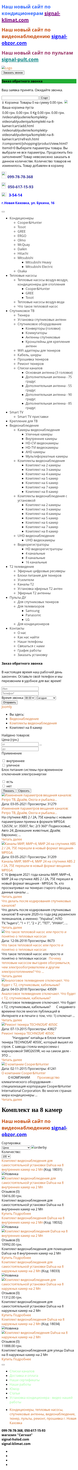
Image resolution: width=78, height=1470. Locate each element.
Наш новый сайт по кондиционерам (26, 9)
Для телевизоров (31, 606)
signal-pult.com (20, 59)
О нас (22, 633)
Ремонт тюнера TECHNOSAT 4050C (28, 1033)
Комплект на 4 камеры (43, 474)
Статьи (15, 1393)
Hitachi (23, 253)
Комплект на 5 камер (42, 478)
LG (28, 619)
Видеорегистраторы (33, 544)
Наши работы (20, 1384)
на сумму (32, 102)
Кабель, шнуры (29, 355)
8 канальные (35, 558)
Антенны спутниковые (43, 337)
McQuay (24, 244)
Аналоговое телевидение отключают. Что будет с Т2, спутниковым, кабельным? (39, 995)
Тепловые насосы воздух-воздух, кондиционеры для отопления (43, 282)
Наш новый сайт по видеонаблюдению (26, 32)
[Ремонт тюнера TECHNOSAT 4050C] (30, 1024)
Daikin (22, 249)
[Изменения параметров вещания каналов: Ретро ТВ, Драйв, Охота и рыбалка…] (39, 799)
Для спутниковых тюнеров (38, 602)
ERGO (22, 236)
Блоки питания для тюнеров (39, 575)
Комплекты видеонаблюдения (41, 461)
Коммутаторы (36, 333)
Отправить (9, 702)
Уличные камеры (39, 434)
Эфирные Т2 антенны (34, 593)
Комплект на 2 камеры (43, 465)
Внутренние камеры (41, 438)
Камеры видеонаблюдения (39, 430)
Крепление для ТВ (24, 421)
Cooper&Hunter (30, 222)
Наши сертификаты (25, 1380)
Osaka (22, 271)
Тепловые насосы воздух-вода (41, 302)
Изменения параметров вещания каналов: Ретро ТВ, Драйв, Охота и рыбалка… (35, 810)
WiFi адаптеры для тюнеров (39, 350)
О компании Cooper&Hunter (24, 1073)
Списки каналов (30, 368)
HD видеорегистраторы (44, 549)
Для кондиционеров (33, 624)
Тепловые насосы (23, 275)
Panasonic (33, 615)
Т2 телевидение (22, 566)
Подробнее (22, 1213)
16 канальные (36, 562)
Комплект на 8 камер (42, 491)
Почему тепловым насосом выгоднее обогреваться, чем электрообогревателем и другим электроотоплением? (36, 965)
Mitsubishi (25, 258)
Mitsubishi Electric (39, 266)
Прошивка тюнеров (33, 359)
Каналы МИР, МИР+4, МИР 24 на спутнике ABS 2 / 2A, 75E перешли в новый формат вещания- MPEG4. (38, 865)
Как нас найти (28, 637)
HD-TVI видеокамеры (42, 447)
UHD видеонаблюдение (36, 536)
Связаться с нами (31, 646)
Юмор (14, 1389)
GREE (22, 231)
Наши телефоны (30, 641)
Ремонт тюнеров (31, 363)
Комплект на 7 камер (42, 487)
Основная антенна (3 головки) (49, 372)
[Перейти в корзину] (66, 102)
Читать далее (12, 839)
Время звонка (12, 698)
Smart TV (16, 412)
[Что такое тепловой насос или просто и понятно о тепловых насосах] (39, 936)
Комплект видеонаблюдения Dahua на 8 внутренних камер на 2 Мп (33, 1220)
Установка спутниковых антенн (42, 319)
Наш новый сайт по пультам (37, 52)
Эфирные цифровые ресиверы (41, 571)
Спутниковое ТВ (22, 311)
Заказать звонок (13, 72)
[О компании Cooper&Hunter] (25, 1064)
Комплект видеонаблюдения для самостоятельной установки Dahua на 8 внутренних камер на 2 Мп (33, 1165)
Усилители (26, 580)
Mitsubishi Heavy (38, 262)
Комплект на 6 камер (42, 483)
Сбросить (24, 790)
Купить (7, 1213)
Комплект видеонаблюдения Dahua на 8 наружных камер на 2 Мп (33, 1321)
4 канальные (35, 553)
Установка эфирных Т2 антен (40, 588)
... (40, 744)
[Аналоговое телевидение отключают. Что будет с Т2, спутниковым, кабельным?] (39, 985)
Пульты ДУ (18, 597)
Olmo (22, 240)
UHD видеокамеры (40, 540)
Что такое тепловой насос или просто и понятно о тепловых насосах (32, 947)
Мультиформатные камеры (47, 456)
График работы (29, 650)
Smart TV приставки (33, 416)
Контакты (17, 628)
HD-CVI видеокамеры (42, 443)
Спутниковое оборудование (39, 324)
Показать (8, 790)
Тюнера (24, 315)
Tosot (22, 227)
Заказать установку (32, 655)
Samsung (33, 610)
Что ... (39, 971)
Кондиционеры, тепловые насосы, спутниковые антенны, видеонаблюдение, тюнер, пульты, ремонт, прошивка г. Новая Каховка (43, 1416)
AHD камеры (35, 452)
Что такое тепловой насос (38, 306)
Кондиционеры (22, 218)
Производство (48, 1077)
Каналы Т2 (26, 584)
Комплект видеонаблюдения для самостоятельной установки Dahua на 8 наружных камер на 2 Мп (33, 1266)
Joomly (7, 707)
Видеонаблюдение (24, 425)
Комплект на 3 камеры (43, 469)
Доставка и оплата (24, 1375)
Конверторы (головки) (43, 328)
